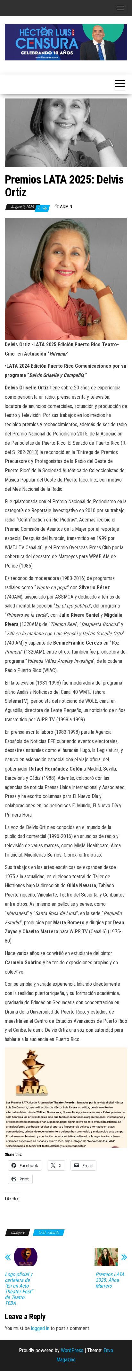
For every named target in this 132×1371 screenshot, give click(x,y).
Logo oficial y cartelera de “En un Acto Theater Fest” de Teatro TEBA (19, 1289)
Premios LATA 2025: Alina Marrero (109, 1280)
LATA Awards (48, 1232)
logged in (40, 1328)
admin (66, 206)
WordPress (72, 1350)
